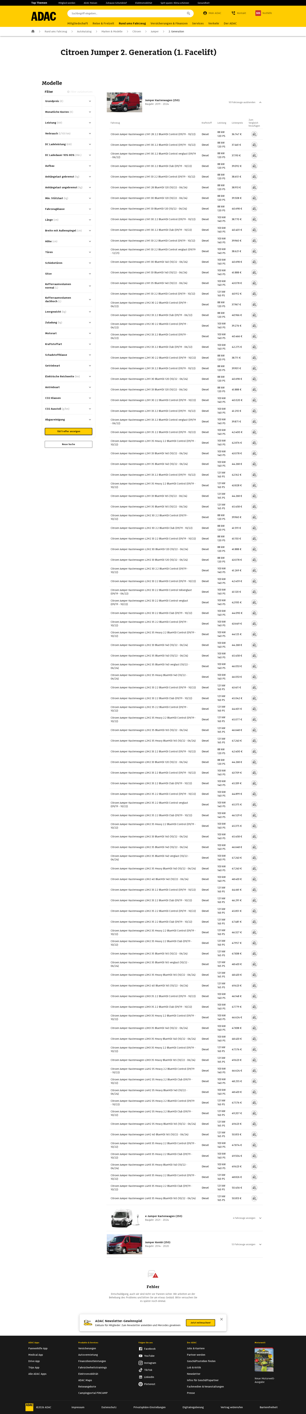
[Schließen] (221, 1319)
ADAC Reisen (90, 2)
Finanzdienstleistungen (92, 1361)
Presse (191, 1393)
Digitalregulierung (193, 1407)
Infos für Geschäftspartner (203, 1380)
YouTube (149, 1355)
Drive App (34, 1361)
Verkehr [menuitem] (213, 23)
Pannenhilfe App (37, 1348)
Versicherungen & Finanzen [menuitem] (169, 23)
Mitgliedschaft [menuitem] (77, 23)
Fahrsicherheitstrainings (92, 1367)
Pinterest (149, 1384)
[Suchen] (188, 13)
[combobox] (130, 13)
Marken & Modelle (112, 31)
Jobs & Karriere (196, 1348)
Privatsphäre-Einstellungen (150, 1407)
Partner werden (196, 1354)
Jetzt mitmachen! (201, 1322)
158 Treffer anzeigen (68, 431)
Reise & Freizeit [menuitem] (103, 23)
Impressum (78, 1407)
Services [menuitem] (198, 23)
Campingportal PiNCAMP (93, 1393)
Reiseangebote (87, 1386)
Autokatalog (84, 31)
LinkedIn (149, 1377)
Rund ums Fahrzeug (56, 31)
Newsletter (193, 1373)
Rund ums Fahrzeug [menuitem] (132, 23)
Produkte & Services (88, 1342)
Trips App (33, 1367)
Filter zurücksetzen (81, 91)
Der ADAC (192, 1342)
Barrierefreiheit (269, 1407)
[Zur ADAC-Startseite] (43, 16)
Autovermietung (88, 1354)
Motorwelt (260, 1342)
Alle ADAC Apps (37, 1373)
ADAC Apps (33, 1342)
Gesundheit (203, 2)
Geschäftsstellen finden (201, 1361)
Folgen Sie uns (145, 1342)
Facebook (150, 1348)
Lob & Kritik (194, 1367)
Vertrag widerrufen (232, 1407)
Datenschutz (109, 1407)
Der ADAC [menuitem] (230, 23)
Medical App (35, 1354)
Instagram (150, 1362)
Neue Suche (68, 444)
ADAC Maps (85, 1380)
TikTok (148, 1370)
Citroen (136, 31)
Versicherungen (87, 1348)
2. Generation (176, 31)
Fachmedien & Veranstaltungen (205, 1386)
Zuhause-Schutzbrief (116, 2)
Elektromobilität (143, 2)
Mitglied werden (66, 2)
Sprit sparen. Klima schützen (175, 2)
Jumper (155, 31)
